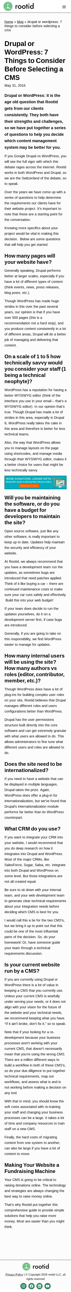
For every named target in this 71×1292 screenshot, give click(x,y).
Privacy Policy (14, 1274)
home (8, 22)
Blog (20, 22)
